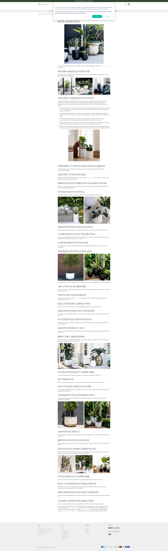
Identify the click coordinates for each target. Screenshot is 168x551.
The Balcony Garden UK (49, 547)
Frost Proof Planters (43, 532)
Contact (63, 530)
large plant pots (105, 65)
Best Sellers (41, 534)
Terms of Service (65, 536)
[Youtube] (111, 528)
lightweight (78, 298)
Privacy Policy (65, 534)
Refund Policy (65, 538)
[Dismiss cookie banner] (108, 5)
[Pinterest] (118, 528)
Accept (97, 16)
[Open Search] (39, 4)
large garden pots (72, 507)
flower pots (90, 177)
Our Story (87, 530)
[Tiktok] (116, 528)
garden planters (86, 509)
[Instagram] (114, 528)
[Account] (125, 4)
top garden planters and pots (70, 510)
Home (39, 14)
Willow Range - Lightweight (44, 530)
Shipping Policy (65, 532)
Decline (107, 16)
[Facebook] (109, 528)
